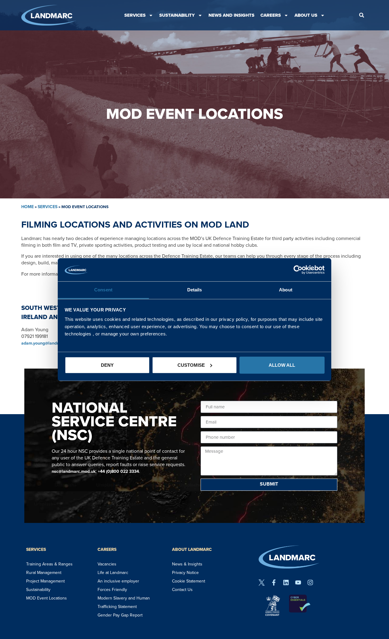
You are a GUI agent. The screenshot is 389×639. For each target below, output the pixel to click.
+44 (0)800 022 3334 (118, 471)
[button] (362, 15)
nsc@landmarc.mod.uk (73, 471)
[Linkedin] (286, 582)
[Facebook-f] (274, 582)
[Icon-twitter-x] (262, 582)
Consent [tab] (103, 289)
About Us (305, 15)
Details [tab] (194, 289)
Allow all (282, 365)
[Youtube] (298, 582)
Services (135, 15)
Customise (191, 365)
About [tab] (285, 289)
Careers (270, 15)
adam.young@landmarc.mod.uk (51, 343)
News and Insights (231, 15)
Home (27, 207)
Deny (107, 365)
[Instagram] (310, 582)
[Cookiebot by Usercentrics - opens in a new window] (298, 269)
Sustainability (177, 15)
